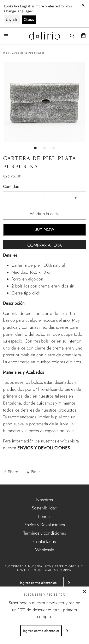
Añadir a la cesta (44, 214)
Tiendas (44, 516)
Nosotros (44, 500)
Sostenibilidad (44, 508)
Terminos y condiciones (44, 533)
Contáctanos (44, 541)
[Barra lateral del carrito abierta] (83, 35)
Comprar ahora (44, 245)
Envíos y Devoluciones (44, 525)
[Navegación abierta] (5, 35)
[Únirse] (69, 582)
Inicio (6, 53)
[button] (44, 102)
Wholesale (44, 550)
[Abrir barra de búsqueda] (72, 35)
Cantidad (11, 186)
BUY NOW (44, 229)
